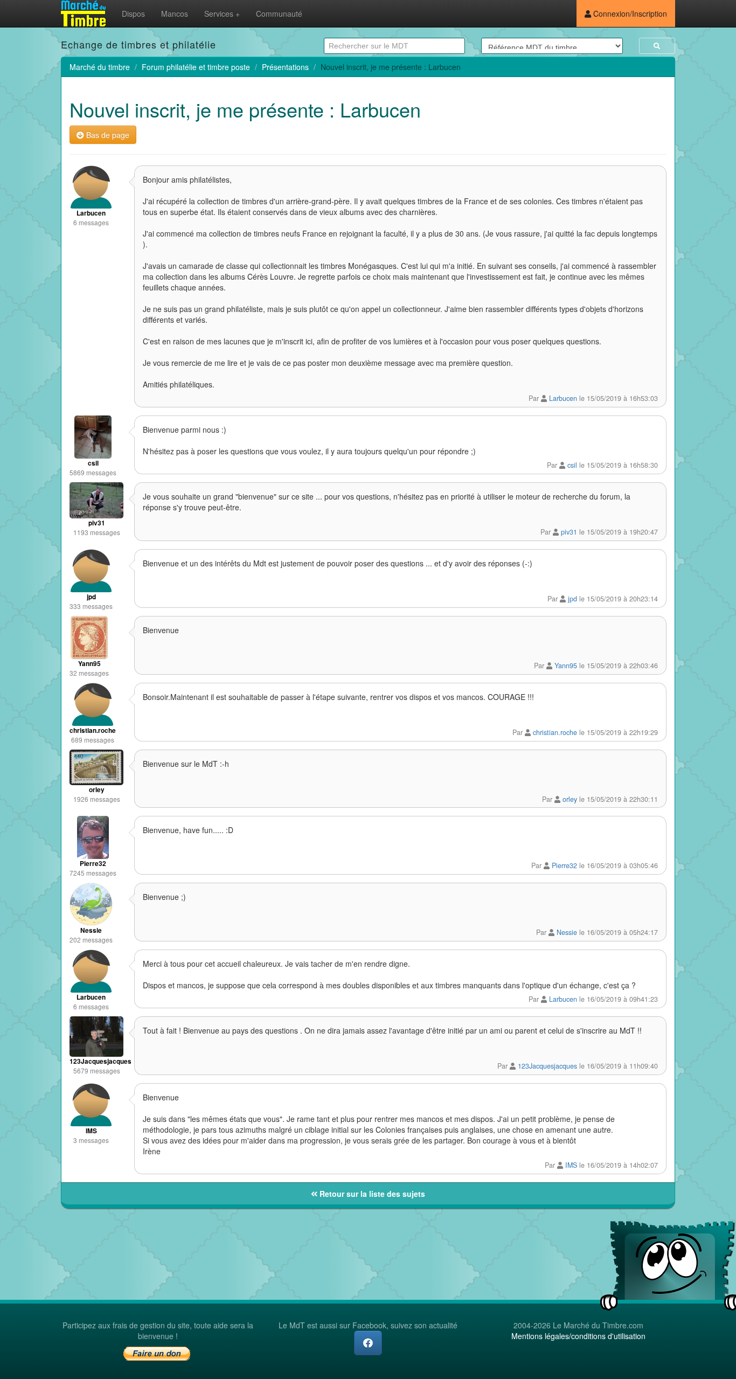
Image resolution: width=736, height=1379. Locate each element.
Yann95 (565, 665)
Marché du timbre (100, 66)
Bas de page (106, 134)
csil (572, 465)
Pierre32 (564, 865)
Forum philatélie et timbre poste (196, 66)
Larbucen (563, 398)
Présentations (285, 66)
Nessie (567, 932)
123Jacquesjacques (547, 1066)
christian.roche (555, 732)
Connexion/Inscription (629, 13)
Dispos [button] (133, 13)
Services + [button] (222, 13)
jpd (572, 599)
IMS (571, 1165)
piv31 (569, 532)
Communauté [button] (279, 13)
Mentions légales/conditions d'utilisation (578, 1336)
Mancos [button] (174, 13)
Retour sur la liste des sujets (371, 1193)
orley (570, 799)
